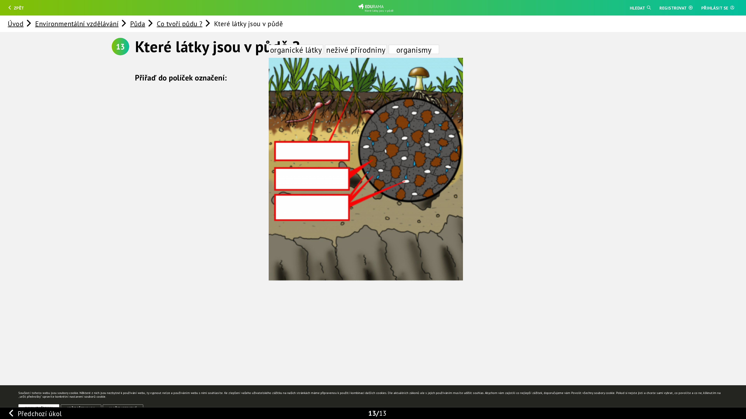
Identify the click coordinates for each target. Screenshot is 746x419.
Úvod (16, 23)
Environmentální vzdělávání (77, 23)
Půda (137, 23)
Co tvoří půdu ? (179, 23)
